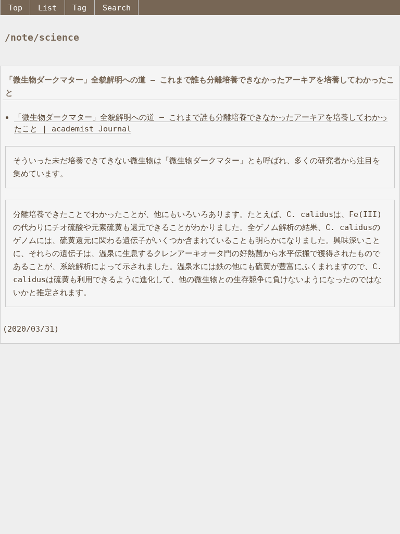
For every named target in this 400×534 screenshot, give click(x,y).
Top (15, 7)
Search (117, 7)
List (47, 7)
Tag (79, 7)
